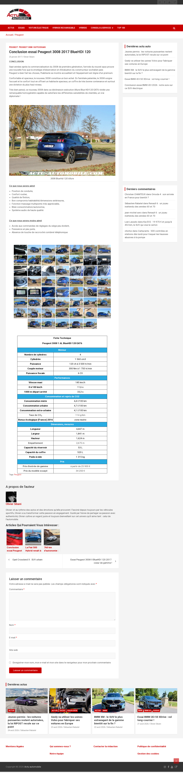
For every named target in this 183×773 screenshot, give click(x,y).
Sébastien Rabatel (28, 730)
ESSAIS (21, 28)
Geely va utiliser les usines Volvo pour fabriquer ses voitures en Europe (66, 720)
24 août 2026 (13, 730)
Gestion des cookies (148, 753)
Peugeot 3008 (25, 47)
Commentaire (17, 589)
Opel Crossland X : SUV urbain (27, 559)
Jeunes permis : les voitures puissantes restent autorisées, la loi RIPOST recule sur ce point (26, 721)
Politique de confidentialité (151, 746)
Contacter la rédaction (106, 746)
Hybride (83, 28)
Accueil (9, 34)
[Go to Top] (176, 761)
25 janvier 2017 (15, 57)
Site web (13, 650)
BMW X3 (148, 710)
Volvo (62, 710)
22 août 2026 (99, 727)
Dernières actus (17, 684)
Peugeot (19, 34)
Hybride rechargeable (64, 28)
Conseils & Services (101, 28)
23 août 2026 (56, 727)
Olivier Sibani (29, 57)
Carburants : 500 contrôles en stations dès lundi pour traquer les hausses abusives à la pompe (146, 234)
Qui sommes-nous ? (60, 746)
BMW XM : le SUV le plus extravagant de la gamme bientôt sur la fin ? (109, 720)
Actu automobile (32, 767)
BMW (105, 710)
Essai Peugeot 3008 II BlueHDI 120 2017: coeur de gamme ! (91, 561)
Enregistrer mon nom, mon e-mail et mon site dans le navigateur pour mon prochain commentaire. (62, 662)
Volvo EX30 (72, 710)
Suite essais (39, 47)
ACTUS (11, 28)
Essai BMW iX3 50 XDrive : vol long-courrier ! (147, 79)
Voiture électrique (38, 28)
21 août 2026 (143, 724)
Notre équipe (57, 753)
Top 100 (121, 28)
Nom (12, 625)
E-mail (13, 637)
